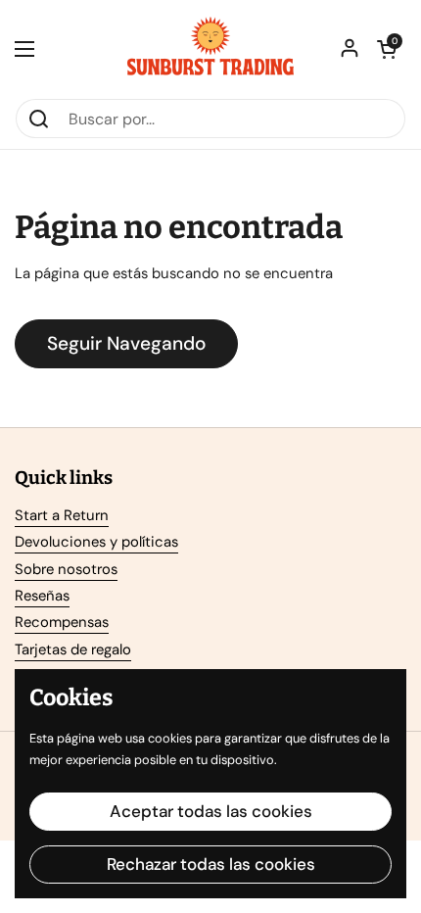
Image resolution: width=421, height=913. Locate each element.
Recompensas (62, 622)
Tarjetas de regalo (73, 649)
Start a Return (62, 515)
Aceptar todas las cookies (211, 811)
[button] (386, 49)
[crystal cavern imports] (210, 49)
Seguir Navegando (126, 343)
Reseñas (42, 595)
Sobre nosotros (66, 569)
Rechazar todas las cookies (211, 864)
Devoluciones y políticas (96, 542)
